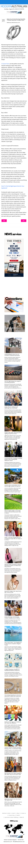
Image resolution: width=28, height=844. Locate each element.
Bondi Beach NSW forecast (14, 294)
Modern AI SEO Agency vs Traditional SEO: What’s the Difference (12, 722)
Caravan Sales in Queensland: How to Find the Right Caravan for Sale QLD (12, 485)
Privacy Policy (12, 815)
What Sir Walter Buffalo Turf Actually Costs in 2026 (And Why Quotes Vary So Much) (12, 512)
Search (13, 813)
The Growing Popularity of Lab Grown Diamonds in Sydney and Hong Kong (12, 695)
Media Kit (22, 817)
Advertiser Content (6, 813)
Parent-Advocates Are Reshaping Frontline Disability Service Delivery (12, 617)
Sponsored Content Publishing (11, 817)
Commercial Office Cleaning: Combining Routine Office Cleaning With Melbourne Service (13, 459)
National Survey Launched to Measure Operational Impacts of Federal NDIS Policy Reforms (12, 565)
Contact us (23, 813)
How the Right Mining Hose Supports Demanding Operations (12, 382)
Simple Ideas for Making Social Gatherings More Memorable (11, 407)
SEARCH (18, 815)
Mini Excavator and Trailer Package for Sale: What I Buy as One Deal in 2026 (12, 774)
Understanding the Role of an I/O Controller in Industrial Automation (12, 355)
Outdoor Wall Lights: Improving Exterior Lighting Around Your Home (13, 433)
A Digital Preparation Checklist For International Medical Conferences (12, 670)
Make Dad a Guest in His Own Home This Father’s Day (12, 799)
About (18, 813)
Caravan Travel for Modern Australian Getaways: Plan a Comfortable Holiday (12, 748)
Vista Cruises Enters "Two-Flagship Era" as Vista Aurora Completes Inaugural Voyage (13, 643)
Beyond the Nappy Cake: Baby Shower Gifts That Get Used (12, 592)
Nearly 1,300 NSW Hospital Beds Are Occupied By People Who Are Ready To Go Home (13, 538)
